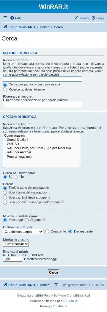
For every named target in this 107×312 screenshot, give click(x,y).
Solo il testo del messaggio (27, 192)
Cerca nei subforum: (19, 173)
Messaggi (15, 219)
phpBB (36, 295)
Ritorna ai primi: (15, 251)
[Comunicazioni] (42, 136)
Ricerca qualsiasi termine (26, 89)
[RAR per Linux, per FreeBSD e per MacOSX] (42, 148)
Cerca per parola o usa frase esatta (34, 84)
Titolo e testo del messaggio (28, 187)
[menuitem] (16, 18)
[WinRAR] (42, 144)
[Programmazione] (42, 157)
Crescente (58, 231)
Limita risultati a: (16, 239)
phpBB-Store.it (67, 300)
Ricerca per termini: (18, 60)
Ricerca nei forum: (17, 124)
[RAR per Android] (42, 152)
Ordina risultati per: (18, 227)
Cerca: (8, 184)
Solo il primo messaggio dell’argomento (36, 202)
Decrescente (83, 231)
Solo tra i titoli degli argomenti (29, 197)
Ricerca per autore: (18, 96)
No (21, 176)
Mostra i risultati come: (21, 216)
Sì (10, 176)
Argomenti (37, 219)
